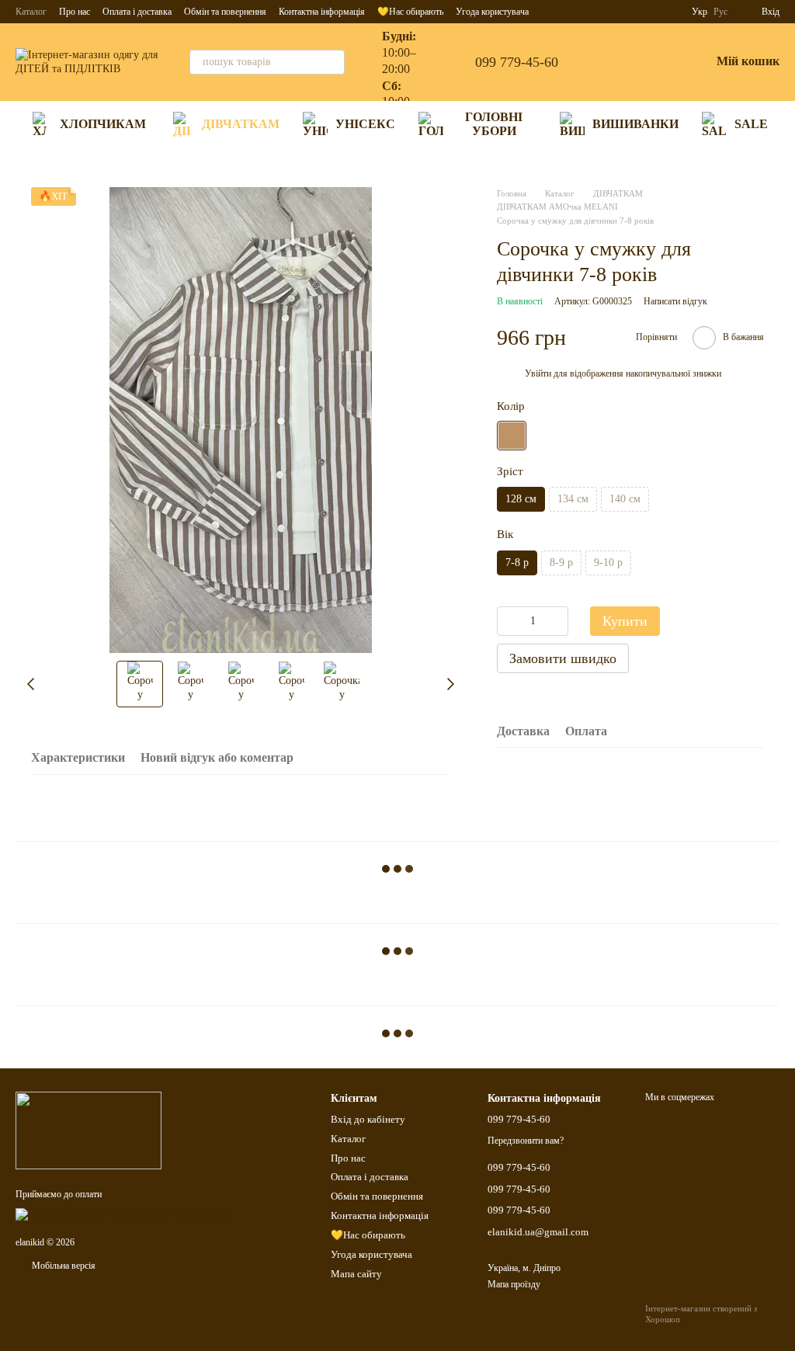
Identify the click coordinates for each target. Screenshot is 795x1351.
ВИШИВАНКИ (635, 123)
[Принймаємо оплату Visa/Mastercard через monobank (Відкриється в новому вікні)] (125, 1213)
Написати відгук (675, 301)
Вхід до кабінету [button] (368, 1119)
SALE (751, 123)
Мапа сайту (356, 1274)
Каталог (31, 11)
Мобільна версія (62, 1265)
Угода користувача (371, 1254)
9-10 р (608, 562)
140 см (625, 499)
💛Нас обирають (368, 1235)
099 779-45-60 (516, 62)
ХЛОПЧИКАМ (103, 123)
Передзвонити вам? (526, 1140)
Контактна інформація (322, 11)
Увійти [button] (538, 373)
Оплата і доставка (137, 11)
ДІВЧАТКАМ (240, 123)
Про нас (74, 11)
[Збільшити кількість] (557, 621)
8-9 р (561, 562)
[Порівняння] (617, 62)
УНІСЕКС (365, 123)
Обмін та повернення (225, 11)
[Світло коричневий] (511, 435)
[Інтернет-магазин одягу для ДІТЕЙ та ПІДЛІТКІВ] (88, 1129)
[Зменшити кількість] (508, 621)
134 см (572, 499)
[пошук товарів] (332, 62)
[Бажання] (657, 62)
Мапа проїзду (514, 1284)
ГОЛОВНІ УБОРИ (493, 123)
